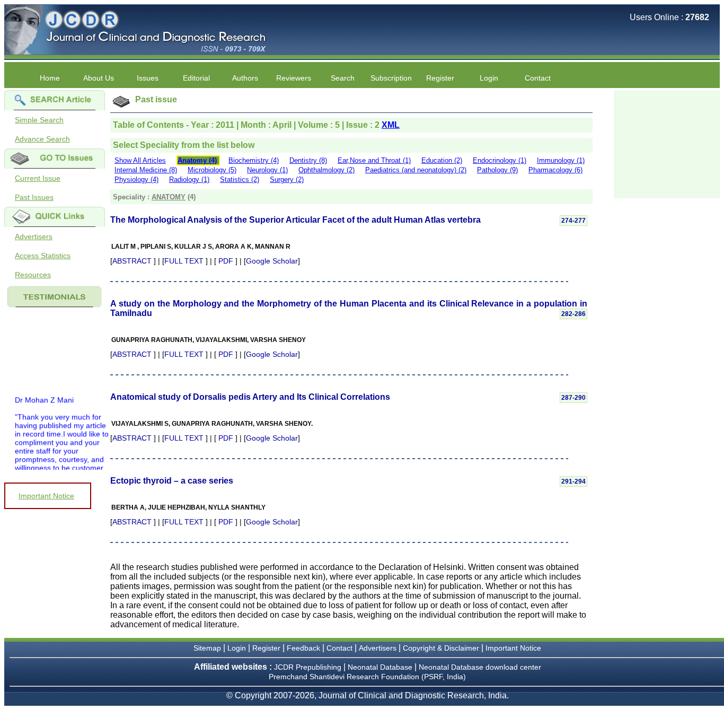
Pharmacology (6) (555, 170)
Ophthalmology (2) (326, 170)
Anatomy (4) (197, 160)
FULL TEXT (184, 261)
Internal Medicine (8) (145, 170)
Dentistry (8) (308, 160)
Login (489, 78)
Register (266, 648)
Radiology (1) (189, 179)
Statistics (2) (239, 179)
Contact (538, 78)
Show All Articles (140, 160)
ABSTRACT (132, 261)
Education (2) (441, 160)
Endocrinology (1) (499, 160)
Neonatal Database (381, 667)
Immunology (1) (561, 160)
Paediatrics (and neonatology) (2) (415, 170)
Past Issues (34, 197)
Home (50, 78)
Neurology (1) (267, 170)
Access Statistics (42, 255)
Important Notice (46, 496)
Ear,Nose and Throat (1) (374, 160)
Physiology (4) (136, 179)
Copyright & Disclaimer (441, 648)
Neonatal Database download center (480, 667)
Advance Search (42, 139)
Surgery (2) (287, 179)
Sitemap (207, 648)
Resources (33, 274)
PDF (225, 261)
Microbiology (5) (212, 170)
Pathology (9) (497, 170)
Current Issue (37, 178)
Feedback (303, 648)
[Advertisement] (667, 143)
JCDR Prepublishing (307, 667)
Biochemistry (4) (253, 160)
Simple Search (39, 120)
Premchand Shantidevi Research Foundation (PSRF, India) (367, 676)
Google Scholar (272, 261)
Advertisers (33, 236)
